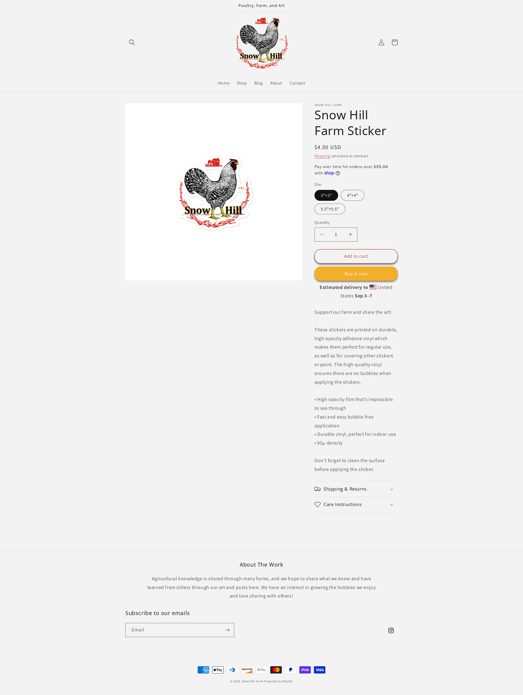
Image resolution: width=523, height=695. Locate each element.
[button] (132, 42)
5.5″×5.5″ (330, 209)
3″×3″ (326, 195)
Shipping (322, 156)
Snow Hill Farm (252, 681)
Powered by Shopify (278, 681)
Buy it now (356, 273)
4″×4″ (352, 195)
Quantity (322, 222)
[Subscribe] (227, 630)
